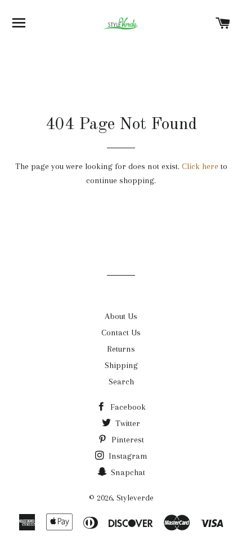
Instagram (126, 456)
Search (121, 382)
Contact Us (121, 332)
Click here (200, 166)
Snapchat (127, 472)
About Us (121, 316)
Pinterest (126, 440)
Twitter (126, 423)
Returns (121, 349)
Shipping (121, 365)
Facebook (127, 407)
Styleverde (135, 498)
